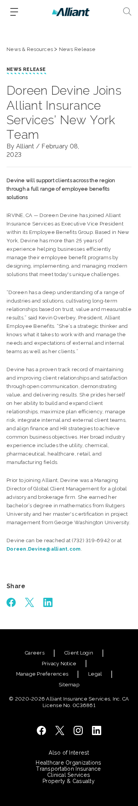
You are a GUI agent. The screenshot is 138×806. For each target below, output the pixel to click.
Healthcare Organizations (68, 763)
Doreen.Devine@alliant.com (44, 549)
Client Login (78, 653)
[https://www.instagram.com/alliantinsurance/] (78, 730)
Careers (34, 653)
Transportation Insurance (68, 769)
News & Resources (30, 49)
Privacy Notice (59, 663)
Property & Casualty (69, 781)
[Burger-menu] (14, 12)
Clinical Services (68, 775)
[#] (11, 602)
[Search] (127, 11)
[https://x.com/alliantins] (59, 730)
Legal (95, 674)
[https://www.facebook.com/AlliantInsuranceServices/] (41, 730)
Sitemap (69, 685)
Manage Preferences (42, 674)
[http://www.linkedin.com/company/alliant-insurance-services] (96, 730)
